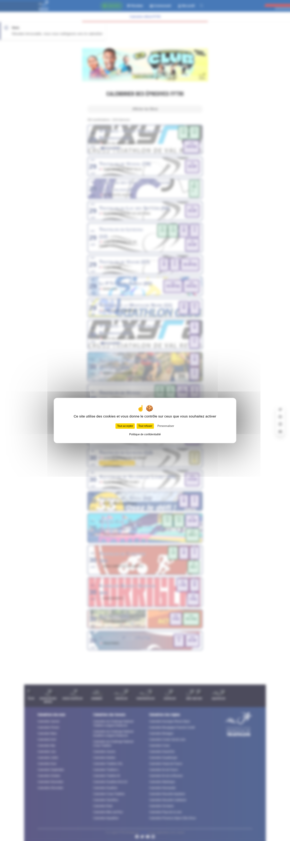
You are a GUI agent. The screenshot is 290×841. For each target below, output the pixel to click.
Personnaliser (165, 426)
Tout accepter (125, 426)
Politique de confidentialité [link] (145, 434)
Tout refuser (145, 426)
